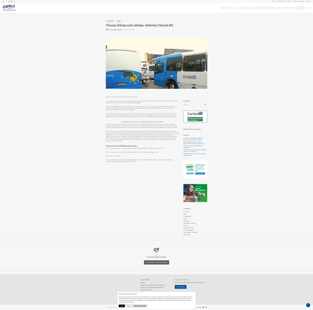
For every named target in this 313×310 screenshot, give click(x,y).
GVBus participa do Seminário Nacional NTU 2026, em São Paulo (194, 142)
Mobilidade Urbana (189, 223)
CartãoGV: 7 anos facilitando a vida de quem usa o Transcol (194, 150)
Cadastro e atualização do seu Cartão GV (152, 285)
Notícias (185, 225)
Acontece (110, 21)
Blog (184, 214)
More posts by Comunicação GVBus (156, 262)
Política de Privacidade (140, 306)
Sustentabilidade (188, 230)
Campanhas (187, 216)
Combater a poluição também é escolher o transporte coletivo (193, 138)
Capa (118, 21)
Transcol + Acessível (146, 289)
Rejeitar (129, 306)
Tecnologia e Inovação (190, 232)
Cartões (142, 283)
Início (107, 97)
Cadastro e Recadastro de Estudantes (152, 287)
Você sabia (186, 234)
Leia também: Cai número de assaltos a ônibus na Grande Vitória (142, 121)
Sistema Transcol (188, 228)
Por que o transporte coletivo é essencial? (193, 146)
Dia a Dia (186, 221)
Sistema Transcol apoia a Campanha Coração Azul (194, 154)
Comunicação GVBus (115, 29)
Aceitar (122, 306)
